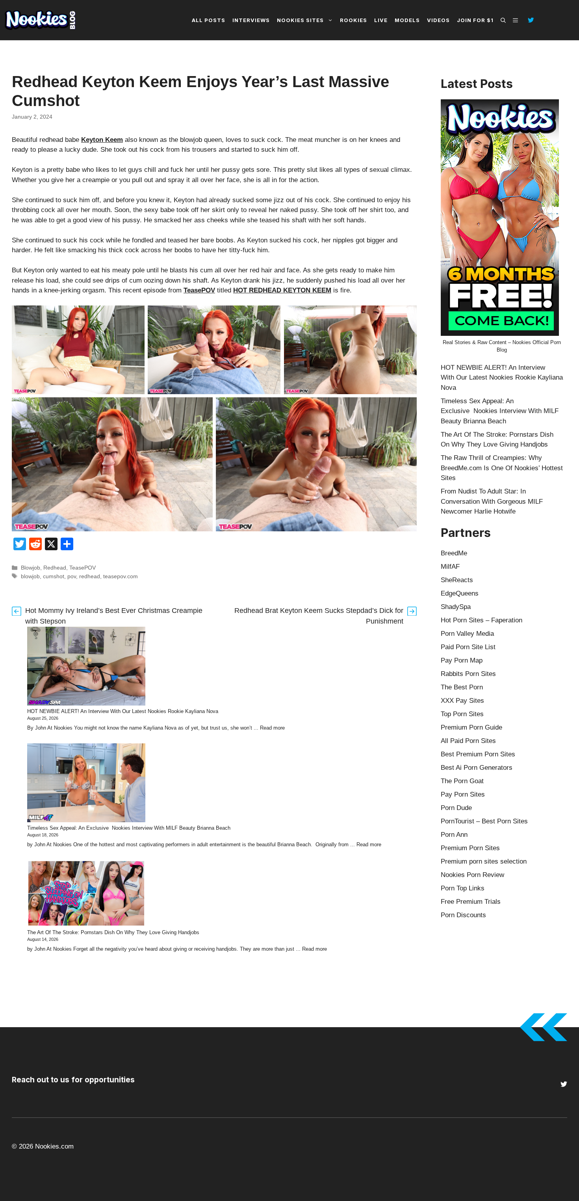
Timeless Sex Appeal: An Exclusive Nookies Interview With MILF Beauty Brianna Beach (128, 828)
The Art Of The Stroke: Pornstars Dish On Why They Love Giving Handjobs (113, 932)
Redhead (54, 567)
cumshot (53, 576)
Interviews (251, 20)
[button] (503, 20)
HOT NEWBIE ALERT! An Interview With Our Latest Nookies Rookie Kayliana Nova (122, 711)
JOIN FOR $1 (475, 20)
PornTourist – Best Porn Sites (484, 821)
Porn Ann (454, 834)
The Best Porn (462, 687)
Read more (272, 728)
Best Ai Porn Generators (476, 767)
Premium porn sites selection (484, 861)
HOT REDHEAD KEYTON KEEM (282, 290)
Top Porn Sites (462, 714)
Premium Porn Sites (470, 848)
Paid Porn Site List (468, 647)
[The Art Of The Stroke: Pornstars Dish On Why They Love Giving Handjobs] (86, 894)
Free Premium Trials (471, 901)
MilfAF (450, 566)
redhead (89, 576)
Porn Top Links (462, 888)
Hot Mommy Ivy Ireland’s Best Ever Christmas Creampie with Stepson (113, 616)
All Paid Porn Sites (468, 741)
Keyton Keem (102, 139)
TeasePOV (199, 290)
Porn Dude (456, 808)
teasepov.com (120, 576)
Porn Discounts (463, 915)
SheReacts (457, 580)
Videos (438, 20)
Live (381, 20)
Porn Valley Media (467, 633)
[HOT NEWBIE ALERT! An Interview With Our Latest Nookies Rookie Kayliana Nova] (86, 667)
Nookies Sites (300, 20)
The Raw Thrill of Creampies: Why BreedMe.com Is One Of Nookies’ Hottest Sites (502, 468)
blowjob (30, 576)
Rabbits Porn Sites (468, 674)
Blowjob (30, 567)
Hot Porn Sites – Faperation (481, 620)
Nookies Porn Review (472, 875)
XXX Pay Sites (462, 700)
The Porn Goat (462, 781)
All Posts (208, 20)
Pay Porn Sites (463, 794)
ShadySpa (456, 607)
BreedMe (454, 553)
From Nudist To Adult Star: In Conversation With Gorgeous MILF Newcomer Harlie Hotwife (492, 501)
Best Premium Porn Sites (478, 754)
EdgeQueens (460, 593)
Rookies (353, 20)
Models (407, 20)
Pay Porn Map (461, 660)
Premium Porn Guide (471, 727)
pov (71, 576)
